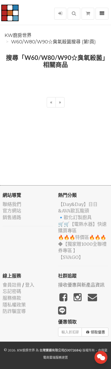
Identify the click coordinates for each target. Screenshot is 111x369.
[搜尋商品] (74, 14)
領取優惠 (98, 332)
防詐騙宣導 (14, 311)
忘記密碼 (12, 291)
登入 (29, 285)
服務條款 (12, 298)
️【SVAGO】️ (70, 257)
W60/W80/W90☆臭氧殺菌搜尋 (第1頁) (53, 42)
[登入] (60, 14)
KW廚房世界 (18, 35)
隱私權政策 (14, 305)
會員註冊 (12, 285)
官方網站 (12, 211)
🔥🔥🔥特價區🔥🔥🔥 (82, 237)
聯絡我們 (12, 204)
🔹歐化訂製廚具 (75, 217)
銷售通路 (12, 217)
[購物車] (88, 14)
